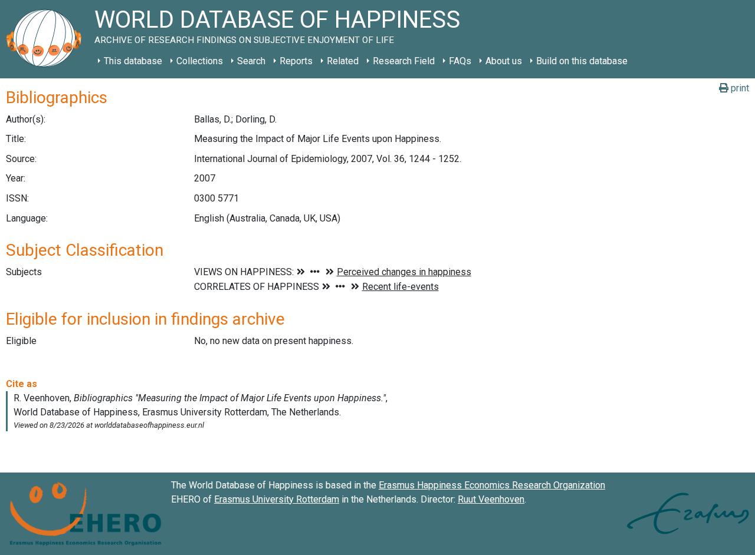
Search (251, 61)
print (738, 88)
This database (133, 61)
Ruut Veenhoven (491, 499)
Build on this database (582, 61)
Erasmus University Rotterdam (276, 499)
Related (343, 61)
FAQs (460, 61)
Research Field (404, 61)
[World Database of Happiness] (47, 39)
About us (503, 61)
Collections (199, 61)
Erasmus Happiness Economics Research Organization (492, 485)
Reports (296, 61)
